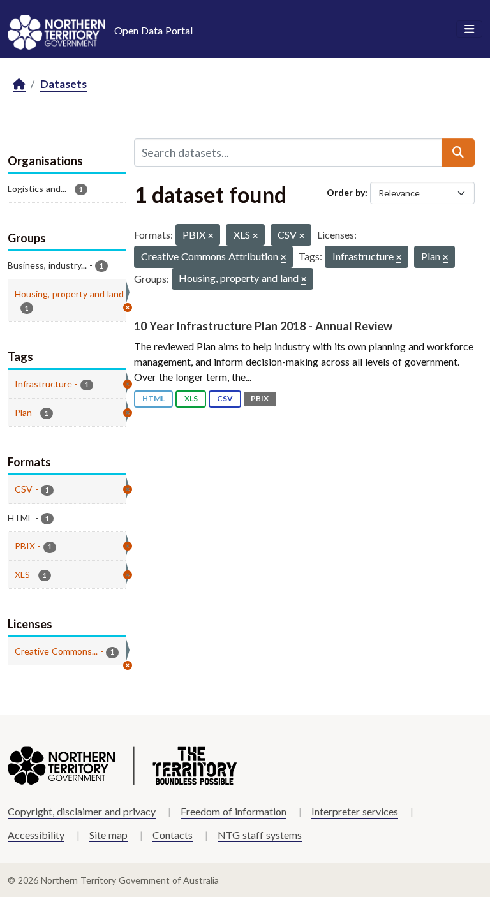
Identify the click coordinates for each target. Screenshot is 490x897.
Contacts (172, 835)
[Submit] (458, 152)
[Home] (19, 84)
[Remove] (210, 236)
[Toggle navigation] (469, 29)
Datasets (63, 84)
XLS (191, 398)
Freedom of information (233, 811)
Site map (108, 835)
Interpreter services (354, 811)
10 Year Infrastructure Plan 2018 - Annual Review (263, 326)
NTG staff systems (260, 835)
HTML (153, 398)
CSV (225, 398)
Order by (346, 192)
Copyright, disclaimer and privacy (82, 811)
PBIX (260, 398)
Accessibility (36, 835)
